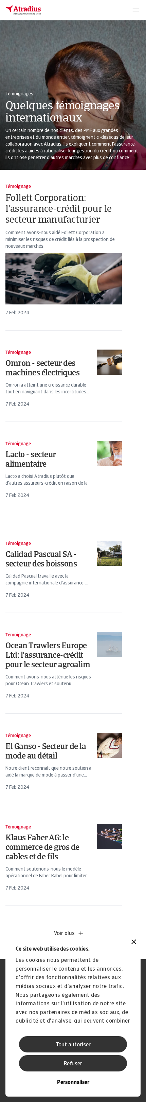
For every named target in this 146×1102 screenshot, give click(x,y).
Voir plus (64, 933)
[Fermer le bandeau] (133, 942)
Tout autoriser (73, 1045)
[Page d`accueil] (23, 10)
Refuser (73, 1064)
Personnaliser (73, 1082)
